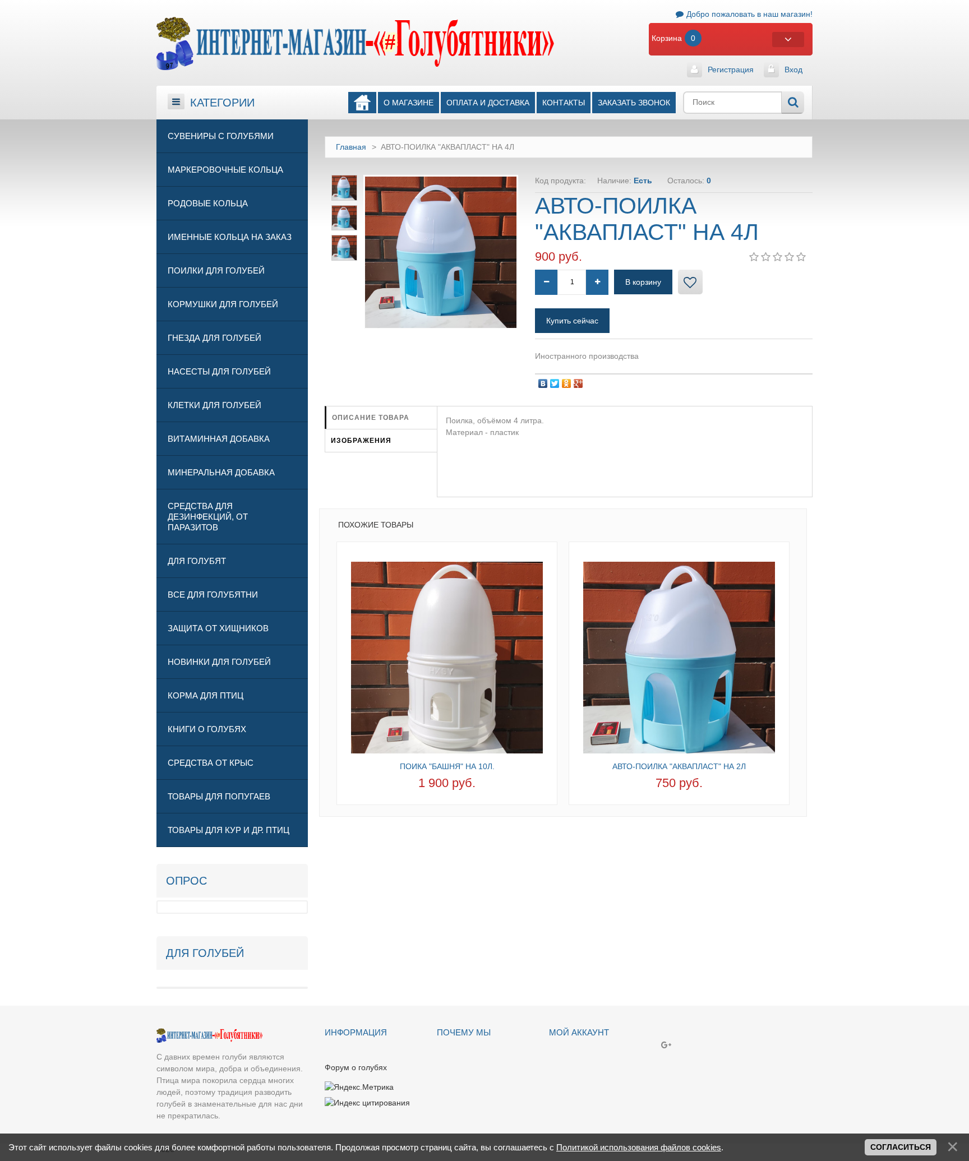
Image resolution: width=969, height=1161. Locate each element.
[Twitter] (555, 380)
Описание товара (370, 418)
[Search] (792, 102)
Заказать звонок (634, 102)
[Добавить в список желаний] (690, 282)
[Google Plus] (578, 380)
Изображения (361, 441)
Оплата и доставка (487, 102)
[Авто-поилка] (679, 654)
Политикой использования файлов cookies (638, 1147)
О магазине (408, 102)
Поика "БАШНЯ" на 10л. (447, 766)
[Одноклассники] (567, 380)
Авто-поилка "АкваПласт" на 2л (679, 766)
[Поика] (447, 654)
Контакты (563, 102)
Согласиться (900, 1147)
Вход (793, 69)
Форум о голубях (356, 1067)
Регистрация (731, 69)
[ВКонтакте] (543, 380)
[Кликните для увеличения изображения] (440, 252)
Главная (351, 146)
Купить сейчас (572, 320)
